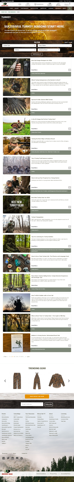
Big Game (37, 151)
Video (43, 288)
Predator (55, 151)
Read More (34, 70)
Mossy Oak (4, 12)
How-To (36, 210)
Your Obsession (12, 12)
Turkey (32, 73)
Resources (4, 453)
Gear (36, 132)
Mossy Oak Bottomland (40, 249)
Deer (46, 151)
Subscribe (48, 404)
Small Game (37, 73)
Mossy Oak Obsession (50, 249)
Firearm (39, 132)
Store (14, 453)
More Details (17, 382)
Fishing (36, 288)
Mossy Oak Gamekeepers (61, 191)
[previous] (6, 381)
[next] (68, 381)
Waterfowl (43, 73)
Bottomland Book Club (40, 349)
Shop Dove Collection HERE (7, 1)
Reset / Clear (68, 42)
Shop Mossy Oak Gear (37, 396)
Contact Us (24, 453)
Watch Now (34, 285)
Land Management (52, 191)
